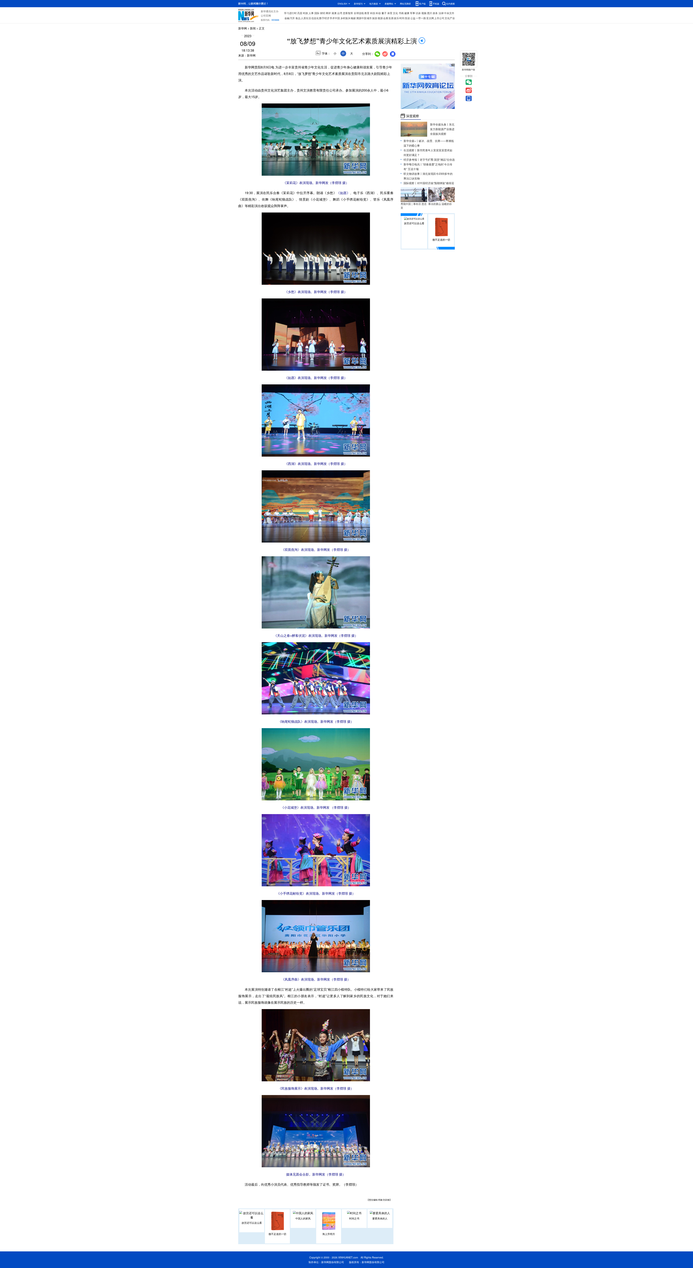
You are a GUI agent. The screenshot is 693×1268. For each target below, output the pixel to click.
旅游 (374, 18)
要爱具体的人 (379, 1218)
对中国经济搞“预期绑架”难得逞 (435, 183)
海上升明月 (328, 1234)
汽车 (292, 18)
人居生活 (306, 18)
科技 (372, 13)
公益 (412, 18)
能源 (380, 18)
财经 (322, 13)
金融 (286, 18)
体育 (389, 13)
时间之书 (354, 1218)
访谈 (418, 13)
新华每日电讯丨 (413, 164)
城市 (369, 18)
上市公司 (439, 18)
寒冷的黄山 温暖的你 (440, 204)
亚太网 (430, 18)
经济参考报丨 (412, 159)
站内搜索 (450, 3)
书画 (401, 13)
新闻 (253, 28)
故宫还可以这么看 (252, 1222)
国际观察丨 (410, 183)
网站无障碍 (405, 3)
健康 (406, 13)
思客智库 (348, 13)
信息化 (315, 18)
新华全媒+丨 (411, 141)
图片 (429, 13)
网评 (328, 13)
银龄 (353, 18)
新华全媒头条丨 (439, 124)
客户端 (422, 3)
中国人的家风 (303, 1218)
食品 (297, 18)
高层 (299, 13)
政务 (435, 13)
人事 (311, 13)
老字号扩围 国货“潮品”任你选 (437, 159)
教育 (366, 13)
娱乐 (396, 18)
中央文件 (449, 13)
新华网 (242, 28)
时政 (305, 13)
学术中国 (335, 18)
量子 (384, 13)
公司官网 (266, 15)
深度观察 (412, 116)
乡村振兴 (345, 18)
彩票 (391, 18)
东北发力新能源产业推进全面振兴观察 (442, 129)
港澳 (334, 13)
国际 (316, 13)
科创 (378, 13)
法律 (441, 13)
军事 (412, 13)
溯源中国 (361, 18)
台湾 (339, 13)
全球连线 (359, 13)
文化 (395, 13)
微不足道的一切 (277, 1234)
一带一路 (421, 18)
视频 (423, 13)
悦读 (407, 18)
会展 (385, 18)
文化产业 (450, 18)
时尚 (401, 18)
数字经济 (324, 18)
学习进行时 (290, 13)
